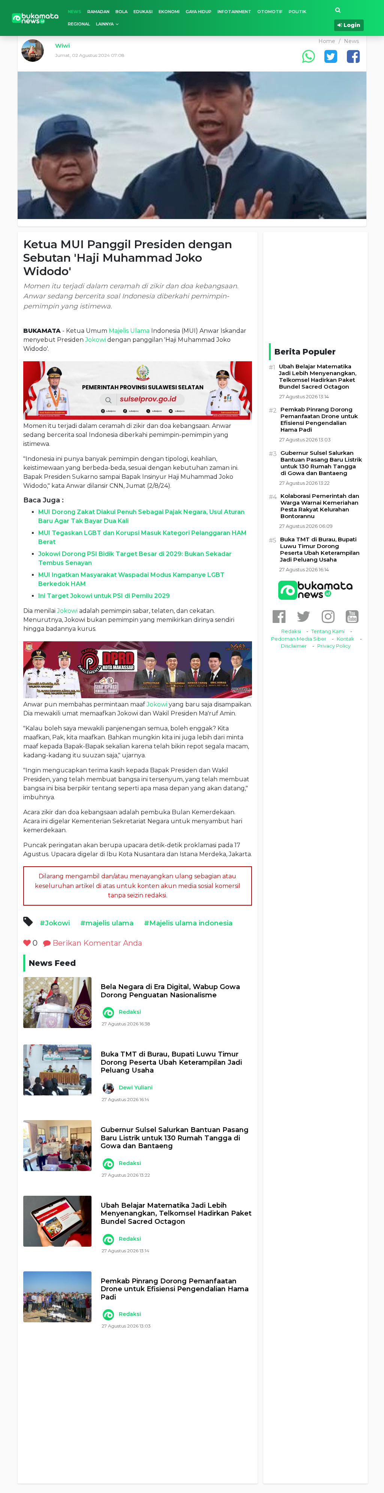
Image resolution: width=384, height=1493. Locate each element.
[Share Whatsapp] (308, 56)
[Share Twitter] (330, 56)
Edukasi (143, 11)
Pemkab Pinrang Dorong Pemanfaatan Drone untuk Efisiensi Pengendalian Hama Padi (174, 1289)
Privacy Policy (334, 646)
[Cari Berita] (338, 10)
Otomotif (270, 11)
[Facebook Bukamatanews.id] (279, 616)
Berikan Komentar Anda (96, 943)
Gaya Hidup (199, 11)
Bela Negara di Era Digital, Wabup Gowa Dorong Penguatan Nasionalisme (170, 991)
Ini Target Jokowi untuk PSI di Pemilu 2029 (104, 595)
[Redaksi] (108, 1012)
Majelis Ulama (129, 330)
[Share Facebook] (353, 56)
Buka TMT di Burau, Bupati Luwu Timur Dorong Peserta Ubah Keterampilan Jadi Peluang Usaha (171, 1062)
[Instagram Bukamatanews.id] (328, 616)
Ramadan (98, 11)
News (74, 11)
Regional (79, 24)
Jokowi (95, 339)
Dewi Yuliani (136, 1087)
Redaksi (130, 1012)
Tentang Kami (328, 631)
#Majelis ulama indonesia (188, 923)
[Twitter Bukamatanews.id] (303, 616)
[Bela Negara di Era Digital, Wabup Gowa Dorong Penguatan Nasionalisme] (57, 1002)
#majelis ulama (107, 923)
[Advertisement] (137, 1415)
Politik (297, 11)
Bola (122, 11)
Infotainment (234, 11)
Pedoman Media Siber (298, 639)
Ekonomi (169, 11)
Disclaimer (294, 646)
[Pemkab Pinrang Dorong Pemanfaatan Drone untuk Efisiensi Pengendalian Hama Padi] (57, 1296)
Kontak (345, 639)
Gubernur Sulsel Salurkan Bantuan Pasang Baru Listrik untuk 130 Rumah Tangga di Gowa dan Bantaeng (174, 1138)
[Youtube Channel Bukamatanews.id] (352, 616)
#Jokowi (55, 923)
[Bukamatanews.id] (35, 18)
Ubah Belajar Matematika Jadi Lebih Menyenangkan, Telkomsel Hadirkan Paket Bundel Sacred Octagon (176, 1214)
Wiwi (62, 45)
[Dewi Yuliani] (108, 1088)
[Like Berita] (27, 943)
